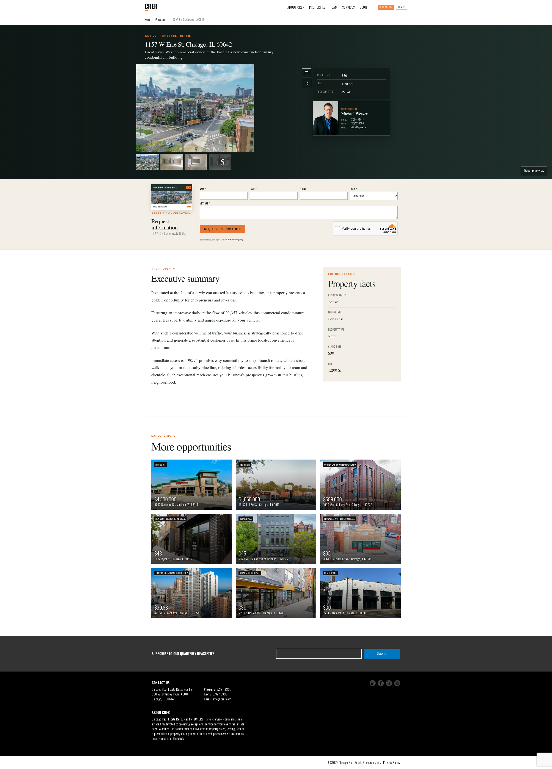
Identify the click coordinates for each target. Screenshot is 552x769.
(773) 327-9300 (352, 123)
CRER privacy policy (234, 239)
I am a (353, 189)
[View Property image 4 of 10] (196, 162)
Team (333, 7)
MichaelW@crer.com (354, 127)
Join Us (402, 7)
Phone (303, 189)
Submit (381, 653)
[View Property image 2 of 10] (147, 162)
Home (147, 19)
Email (253, 189)
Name (203, 189)
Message (205, 203)
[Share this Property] (306, 83)
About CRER (295, 7)
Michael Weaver (354, 113)
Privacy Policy (391, 762)
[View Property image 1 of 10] (209, 108)
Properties (317, 7)
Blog (363, 7)
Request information (222, 229)
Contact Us (386, 7)
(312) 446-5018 (352, 119)
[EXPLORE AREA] (306, 72)
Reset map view (534, 170)
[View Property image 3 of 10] (171, 162)
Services (348, 7)
